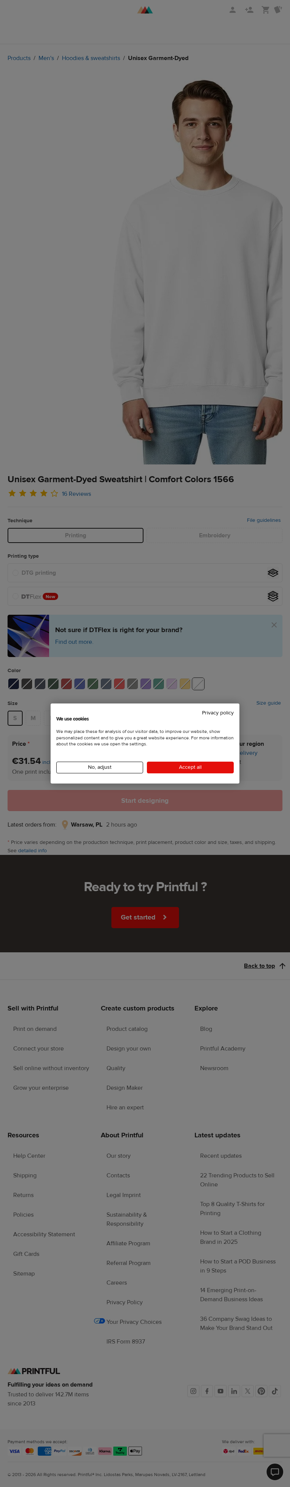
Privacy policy (218, 713)
